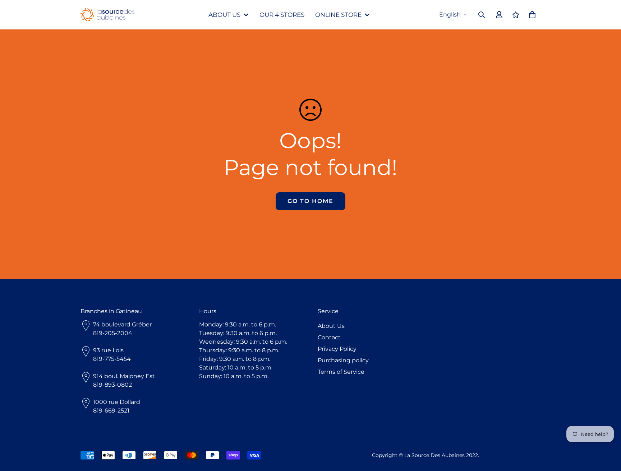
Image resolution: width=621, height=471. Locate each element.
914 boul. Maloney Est (124, 376)
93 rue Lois (108, 350)
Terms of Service (341, 371)
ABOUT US (224, 14)
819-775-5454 (112, 358)
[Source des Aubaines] (107, 15)
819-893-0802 (112, 384)
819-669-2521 (111, 410)
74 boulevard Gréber (122, 324)
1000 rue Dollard (116, 402)
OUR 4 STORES (281, 14)
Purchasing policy (343, 360)
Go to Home (311, 201)
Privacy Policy (337, 348)
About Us (331, 325)
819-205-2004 (112, 333)
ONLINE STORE (338, 14)
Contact (329, 337)
